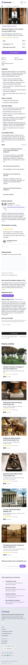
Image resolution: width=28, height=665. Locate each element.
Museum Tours (16, 6)
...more (3, 221)
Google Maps (17, 205)
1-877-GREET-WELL (12, 336)
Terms (9, 663)
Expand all (24, 144)
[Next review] (6, 246)
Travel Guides (5, 641)
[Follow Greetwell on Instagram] (3, 623)
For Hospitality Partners (6, 633)
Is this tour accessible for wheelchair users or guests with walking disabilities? (12, 150)
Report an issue (23, 336)
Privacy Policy (4, 663)
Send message (14, 333)
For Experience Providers (7, 631)
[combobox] (12, 566)
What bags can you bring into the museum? (11, 174)
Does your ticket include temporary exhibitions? (12, 189)
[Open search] (13, 2)
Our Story (4, 629)
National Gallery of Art (8, 295)
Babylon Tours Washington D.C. (9, 275)
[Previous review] (3, 246)
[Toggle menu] (25, 2)
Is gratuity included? (8, 194)
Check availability (14, 52)
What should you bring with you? (11, 166)
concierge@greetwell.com (9, 645)
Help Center (4, 643)
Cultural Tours (9, 6)
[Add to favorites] (24, 9)
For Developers (5, 635)
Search (22, 566)
